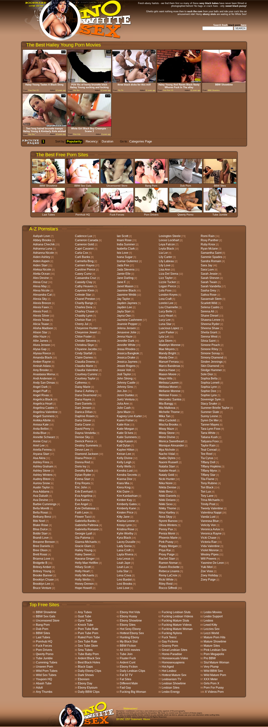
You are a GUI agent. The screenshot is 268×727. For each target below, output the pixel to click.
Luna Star (165, 324)
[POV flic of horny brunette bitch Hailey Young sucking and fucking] (89, 81)
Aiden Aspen (41, 261)
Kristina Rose (125, 529)
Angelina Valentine (45, 412)
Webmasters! (130, 708)
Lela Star (123, 571)
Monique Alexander (171, 445)
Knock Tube (85, 624)
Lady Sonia (124, 546)
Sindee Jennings (212, 361)
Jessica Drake (126, 357)
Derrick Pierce (84, 441)
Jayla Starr (124, 311)
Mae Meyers (167, 349)
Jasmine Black (126, 290)
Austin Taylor (41, 487)
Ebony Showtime (131, 620)
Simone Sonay (210, 353)
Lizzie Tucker (167, 282)
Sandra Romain (211, 261)
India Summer (126, 244)
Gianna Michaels (86, 541)
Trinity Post (208, 504)
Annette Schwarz (44, 437)
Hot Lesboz (169, 670)
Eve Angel (81, 504)
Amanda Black (42, 357)
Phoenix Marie (168, 537)
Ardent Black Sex (89, 658)
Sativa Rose (209, 294)
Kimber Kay (124, 499)
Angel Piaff (40, 391)
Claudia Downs (85, 361)
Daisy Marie (82, 386)
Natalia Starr (167, 466)
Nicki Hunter (167, 479)
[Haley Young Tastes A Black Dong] (44, 81)
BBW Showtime (48, 185)
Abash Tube (44, 683)
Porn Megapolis (214, 654)
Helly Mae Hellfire (86, 562)
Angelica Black (43, 399)
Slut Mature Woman (216, 662)
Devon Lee (82, 449)
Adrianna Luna (42, 248)
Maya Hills (165, 378)
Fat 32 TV (126, 675)
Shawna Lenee (210, 319)
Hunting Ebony (129, 637)
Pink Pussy (166, 541)
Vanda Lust (208, 516)
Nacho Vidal (167, 453)
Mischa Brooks (168, 424)
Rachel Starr (167, 558)
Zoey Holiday (209, 575)
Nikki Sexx (166, 504)
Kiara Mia (123, 483)
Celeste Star (83, 294)
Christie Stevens (85, 340)
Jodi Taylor (124, 374)
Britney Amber (42, 567)
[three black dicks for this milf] (134, 81)
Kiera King (124, 487)
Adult (39, 687)
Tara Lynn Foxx (210, 428)
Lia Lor (163, 252)
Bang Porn (151, 185)
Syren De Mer (210, 420)
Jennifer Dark (125, 340)
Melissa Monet (168, 386)
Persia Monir (167, 533)
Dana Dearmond (85, 395)
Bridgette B (40, 562)
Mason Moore (167, 374)
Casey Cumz (83, 273)
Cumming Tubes (46, 662)
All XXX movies (130, 649)
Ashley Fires (41, 462)
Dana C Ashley (84, 391)
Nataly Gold (166, 474)
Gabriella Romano (87, 529)
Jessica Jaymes (127, 361)
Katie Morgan (125, 428)
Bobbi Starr (40, 533)
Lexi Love (123, 587)
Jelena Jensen (126, 328)
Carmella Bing (84, 261)
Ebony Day (85, 683)
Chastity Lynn (83, 315)
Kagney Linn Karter (129, 416)
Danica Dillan (84, 412)
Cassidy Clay (83, 282)
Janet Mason (125, 286)
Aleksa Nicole (42, 269)
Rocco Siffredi (168, 587)
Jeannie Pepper (127, 324)
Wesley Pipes (210, 554)
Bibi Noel (39, 520)
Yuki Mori (207, 567)
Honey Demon (84, 583)
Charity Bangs (84, 303)
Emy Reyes (82, 483)
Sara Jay (206, 265)
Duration (107, 141)
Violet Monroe (210, 550)
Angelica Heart (42, 403)
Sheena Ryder (210, 324)
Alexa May (40, 286)
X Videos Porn (214, 691)
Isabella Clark (126, 248)
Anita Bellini (41, 428)
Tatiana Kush (209, 437)
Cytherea (81, 382)
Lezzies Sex (212, 628)
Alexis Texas (41, 319)
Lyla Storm (165, 340)
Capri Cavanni (84, 248)
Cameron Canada (86, 240)
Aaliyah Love (41, 236)
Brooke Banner (43, 575)
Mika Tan (164, 416)
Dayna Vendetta (85, 432)
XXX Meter (211, 679)
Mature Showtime (215, 641)
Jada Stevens (126, 269)
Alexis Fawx (41, 307)
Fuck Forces (117, 214)
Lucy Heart (166, 315)
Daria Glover (83, 420)
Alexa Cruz (40, 282)
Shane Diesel (209, 315)
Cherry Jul (81, 324)
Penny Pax (166, 529)
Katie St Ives (125, 432)
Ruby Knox (208, 244)
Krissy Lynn (124, 525)
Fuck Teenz (169, 637)
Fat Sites (125, 679)
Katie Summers (127, 437)
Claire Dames (84, 357)
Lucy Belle (165, 311)
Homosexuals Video (175, 658)
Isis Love (122, 252)
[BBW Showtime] (224, 81)
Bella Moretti (41, 508)
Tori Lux (206, 491)
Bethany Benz (42, 516)
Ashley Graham (43, 466)
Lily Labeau (166, 261)
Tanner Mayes (210, 424)
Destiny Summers (86, 445)
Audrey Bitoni (42, 479)
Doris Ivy (80, 466)
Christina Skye (84, 344)
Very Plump (211, 666)
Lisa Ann (164, 269)
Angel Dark (40, 386)
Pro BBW (210, 658)
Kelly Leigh (124, 462)
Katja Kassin (125, 441)
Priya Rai (165, 550)
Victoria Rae (209, 541)
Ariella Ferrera (42, 449)
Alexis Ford (40, 311)
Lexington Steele (170, 236)
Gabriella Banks (85, 520)
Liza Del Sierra (168, 273)
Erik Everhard (84, 491)
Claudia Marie (84, 365)
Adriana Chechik (44, 244)
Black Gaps (85, 666)
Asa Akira (39, 458)
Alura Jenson (41, 344)
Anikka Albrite (42, 420)
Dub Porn (185, 185)
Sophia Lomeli (210, 382)
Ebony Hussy (128, 616)
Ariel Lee (39, 445)
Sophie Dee (208, 391)
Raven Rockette (169, 567)
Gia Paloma (82, 537)
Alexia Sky (40, 298)
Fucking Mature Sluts (175, 620)
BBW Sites (220, 185)
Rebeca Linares (169, 571)
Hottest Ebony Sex (132, 633)
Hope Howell (83, 587)
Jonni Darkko (125, 395)
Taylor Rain (208, 445)
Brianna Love (41, 558)
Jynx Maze (124, 412)
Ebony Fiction (129, 666)
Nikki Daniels (167, 495)
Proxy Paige (167, 554)
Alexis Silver (41, 315)
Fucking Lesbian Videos (177, 616)
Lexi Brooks (124, 583)
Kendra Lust (125, 470)
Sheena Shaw (210, 328)
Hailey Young (83, 550)
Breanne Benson (44, 541)
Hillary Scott (83, 567)
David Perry (82, 428)
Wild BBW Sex (213, 670)
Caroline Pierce (85, 269)
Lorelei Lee (166, 303)
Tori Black (207, 487)
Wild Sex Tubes (46, 675)
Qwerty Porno (185, 214)
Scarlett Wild (209, 303)
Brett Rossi (40, 554)
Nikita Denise (167, 487)
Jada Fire (123, 265)
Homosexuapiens (173, 662)
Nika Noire (166, 483)
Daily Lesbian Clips (132, 670)
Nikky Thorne (167, 508)
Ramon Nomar (168, 562)
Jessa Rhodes (126, 349)
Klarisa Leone (126, 520)
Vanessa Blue (210, 520)
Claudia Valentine (86, 370)
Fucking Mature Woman (177, 628)
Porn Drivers (151, 214)
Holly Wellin (83, 579)
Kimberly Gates (127, 504)
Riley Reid (165, 583)
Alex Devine (41, 277)
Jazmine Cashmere (129, 319)
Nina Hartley (167, 512)
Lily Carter (165, 256)
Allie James (40, 340)
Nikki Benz (166, 491)
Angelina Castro (43, 407)
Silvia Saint (208, 340)
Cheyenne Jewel (86, 332)
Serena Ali (207, 311)
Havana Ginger (85, 558)
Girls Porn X (211, 683)
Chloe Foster (83, 336)
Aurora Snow (41, 483)
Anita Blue (39, 432)
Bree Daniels (41, 546)
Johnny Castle (126, 382)
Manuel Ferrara (169, 361)
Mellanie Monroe (169, 391)
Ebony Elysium (87, 687)
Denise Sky (82, 437)
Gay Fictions (170, 641)
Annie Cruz (40, 441)
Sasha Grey (208, 290)
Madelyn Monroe (169, 344)
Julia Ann (123, 403)
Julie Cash (124, 407)
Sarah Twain (209, 282)
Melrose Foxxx (168, 395)
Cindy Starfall (83, 353)
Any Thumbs (44, 691)
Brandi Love (41, 537)
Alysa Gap (39, 349)
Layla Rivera (125, 554)
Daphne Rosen (85, 416)
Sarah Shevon (210, 277)
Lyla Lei (164, 336)
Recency (92, 141)
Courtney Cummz (86, 374)
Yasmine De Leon (212, 562)
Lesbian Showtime (174, 683)
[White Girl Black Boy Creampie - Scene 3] (89, 125)
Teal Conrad (209, 449)
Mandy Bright (167, 353)
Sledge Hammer (211, 370)
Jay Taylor (123, 298)
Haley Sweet (83, 554)
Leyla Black (166, 248)
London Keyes (168, 294)
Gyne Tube (85, 620)
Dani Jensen (83, 407)
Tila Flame (207, 479)
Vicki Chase (208, 537)
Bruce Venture (42, 587)
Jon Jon (122, 391)
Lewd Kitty (210, 624)
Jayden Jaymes (127, 303)
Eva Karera (82, 499)
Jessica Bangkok (128, 353)
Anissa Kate (41, 424)
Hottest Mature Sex (174, 675)
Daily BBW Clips (89, 691)
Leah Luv (123, 567)
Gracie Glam (83, 546)
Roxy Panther (209, 240)
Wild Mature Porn (215, 675)
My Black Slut (128, 641)
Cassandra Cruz (85, 277)
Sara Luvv (207, 269)
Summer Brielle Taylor (215, 407)
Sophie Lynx (209, 395)
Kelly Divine (125, 458)
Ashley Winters (43, 474)
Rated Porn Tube (89, 637)
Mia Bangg (166, 403)
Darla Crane (83, 424)
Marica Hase (167, 370)
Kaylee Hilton (125, 449)
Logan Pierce (167, 286)
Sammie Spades (211, 256)
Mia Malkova (167, 407)
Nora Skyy (165, 516)
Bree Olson (40, 550)
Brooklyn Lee (41, 583)
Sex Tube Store (88, 645)
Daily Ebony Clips (89, 670)
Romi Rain (208, 236)
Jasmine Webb (126, 294)
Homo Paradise (172, 654)
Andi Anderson (42, 378)
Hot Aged (168, 666)
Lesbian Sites (170, 687)
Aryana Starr (41, 453)
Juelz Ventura (126, 399)
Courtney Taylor (85, 378)
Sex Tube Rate (87, 641)
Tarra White (208, 432)
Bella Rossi (40, 512)
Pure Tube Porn (88, 633)
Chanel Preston (85, 298)
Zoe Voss (207, 571)
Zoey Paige (208, 579)
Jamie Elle (124, 273)
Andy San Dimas (44, 382)
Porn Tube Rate (88, 628)
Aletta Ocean (41, 273)
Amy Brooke (41, 370)
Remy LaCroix (168, 575)
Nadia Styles (167, 458)
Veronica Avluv (210, 529)
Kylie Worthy (125, 533)
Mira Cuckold (167, 420)
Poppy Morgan (168, 546)
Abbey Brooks (42, 240)
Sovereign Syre (211, 399)
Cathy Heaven (84, 286)
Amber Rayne (42, 361)
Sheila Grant (209, 332)
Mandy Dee (166, 357)
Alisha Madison (43, 328)
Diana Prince (83, 458)
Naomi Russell (168, 462)
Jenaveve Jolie (126, 332)
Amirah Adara (42, 365)
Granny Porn (170, 645)
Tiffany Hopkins (211, 466)
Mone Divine (167, 437)
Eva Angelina (83, 495)
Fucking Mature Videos (177, 624)
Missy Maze (166, 428)
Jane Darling (125, 277)
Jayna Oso (124, 315)
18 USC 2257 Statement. (129, 719)
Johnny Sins (125, 386)
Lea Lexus (123, 558)
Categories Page (140, 141)
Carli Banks (82, 256)
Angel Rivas (41, 395)
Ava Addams (41, 491)
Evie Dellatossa (85, 508)
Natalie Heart (167, 470)
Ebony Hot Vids (130, 612)
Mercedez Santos (170, 399)
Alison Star (40, 332)
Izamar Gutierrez (127, 261)
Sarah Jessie (209, 273)
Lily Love (164, 265)
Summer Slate (210, 412)
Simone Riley (209, 349)
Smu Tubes (85, 649)
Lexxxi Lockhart (169, 240)
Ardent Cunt (127, 662)
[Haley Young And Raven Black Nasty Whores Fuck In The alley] (179, 81)
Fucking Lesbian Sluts (176, 612)
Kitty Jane (123, 516)
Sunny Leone (209, 416)
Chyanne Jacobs (86, 349)
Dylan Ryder (83, 474)
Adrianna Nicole (43, 252)
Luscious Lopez (169, 328)
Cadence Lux (83, 236)
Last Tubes (48, 214)
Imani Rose (124, 240)
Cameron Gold (84, 244)
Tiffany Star (208, 474)
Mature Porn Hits (214, 637)
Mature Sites (212, 645)
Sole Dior (207, 374)
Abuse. (147, 719)
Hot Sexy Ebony (130, 628)
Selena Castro (210, 307)
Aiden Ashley (41, 256)
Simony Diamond (212, 357)
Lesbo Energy (171, 691)
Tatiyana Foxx (210, 441)
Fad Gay (125, 687)
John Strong (125, 378)
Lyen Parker (166, 332)
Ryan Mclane (209, 248)
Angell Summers (44, 416)
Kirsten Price (125, 512)
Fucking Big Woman (133, 691)
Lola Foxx (165, 290)
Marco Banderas (169, 365)
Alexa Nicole (41, 290)
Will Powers (208, 558)
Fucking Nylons (172, 633)
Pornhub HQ (82, 214)
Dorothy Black (84, 470)
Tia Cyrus (207, 458)
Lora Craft (165, 298)
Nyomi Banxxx (168, 520)
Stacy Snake (209, 403)
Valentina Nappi (211, 512)
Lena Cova (124, 575)
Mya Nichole (167, 449)
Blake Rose (40, 525)
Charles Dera (83, 307)
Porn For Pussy (214, 687)
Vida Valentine (210, 546)
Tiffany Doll (208, 462)
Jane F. (121, 282)
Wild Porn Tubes (46, 670)
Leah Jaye (123, 562)
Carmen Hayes (84, 265)
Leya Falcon (167, 244)
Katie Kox (123, 424)
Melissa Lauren (169, 382)
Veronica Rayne (211, 533)
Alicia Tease (41, 324)
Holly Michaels (84, 575)
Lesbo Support (213, 616)
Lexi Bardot (124, 579)
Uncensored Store (116, 185)
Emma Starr (82, 479)
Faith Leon (82, 512)
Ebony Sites (127, 624)
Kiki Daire (123, 491)
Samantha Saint (211, 252)
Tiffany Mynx (209, 470)
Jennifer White (126, 344)
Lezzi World (211, 633)
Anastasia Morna (44, 374)
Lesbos (208, 620)
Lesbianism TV (171, 679)
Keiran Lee (124, 453)
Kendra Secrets (127, 474)
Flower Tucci (83, 516)
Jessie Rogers (126, 365)
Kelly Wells (124, 466)
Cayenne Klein (84, 290)
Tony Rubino (209, 483)
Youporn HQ (44, 679)
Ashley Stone (41, 470)
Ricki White (166, 579)
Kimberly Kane (126, 508)
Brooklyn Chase (43, 579)
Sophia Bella (209, 378)
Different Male (129, 683)
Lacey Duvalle (126, 541)
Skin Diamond (210, 365)
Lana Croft (123, 550)
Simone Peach (210, 344)
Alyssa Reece (42, 353)
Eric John (81, 487)
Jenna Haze (125, 336)
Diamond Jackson (86, 453)
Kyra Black (124, 537)
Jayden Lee (124, 307)
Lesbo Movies (213, 612)
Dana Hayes (83, 399)
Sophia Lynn (209, 386)
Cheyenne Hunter (86, 328)
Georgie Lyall (83, 533)
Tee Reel (206, 453)
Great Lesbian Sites (174, 649)
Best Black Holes (89, 662)
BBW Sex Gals (82, 185)
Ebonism (83, 679)
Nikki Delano (167, 499)
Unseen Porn (44, 666)
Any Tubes (85, 612)
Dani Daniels (83, 403)
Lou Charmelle (168, 307)
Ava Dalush (40, 495)
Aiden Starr (40, 265)
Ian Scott (122, 236)
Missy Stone (167, 432)
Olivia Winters (168, 525)
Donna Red (82, 462)
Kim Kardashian (127, 495)
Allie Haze (39, 336)
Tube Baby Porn (88, 654)
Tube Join (126, 654)
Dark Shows (86, 675)
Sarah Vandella (211, 286)
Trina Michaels (210, 499)
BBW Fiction (128, 645)
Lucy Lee (165, 319)
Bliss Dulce (40, 529)
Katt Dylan (123, 445)
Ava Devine (40, 499)
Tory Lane (207, 495)
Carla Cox (81, 252)
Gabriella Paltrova (86, 525)
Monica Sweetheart (171, 441)
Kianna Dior (124, 479)
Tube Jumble (219, 214)
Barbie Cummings (44, 504)
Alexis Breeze (42, 303)
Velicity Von (208, 525)
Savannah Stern (211, 298)
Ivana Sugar (125, 256)
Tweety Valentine (212, 508)
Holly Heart (82, 571)
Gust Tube (84, 616)
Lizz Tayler (166, 277)
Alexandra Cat (42, 294)
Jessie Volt (124, 370)
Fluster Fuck (128, 658)
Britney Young (42, 571)
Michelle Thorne (169, 412)
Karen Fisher (125, 420)
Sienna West (209, 336)
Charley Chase (84, 311)
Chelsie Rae (83, 319)
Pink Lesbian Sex (215, 649)
